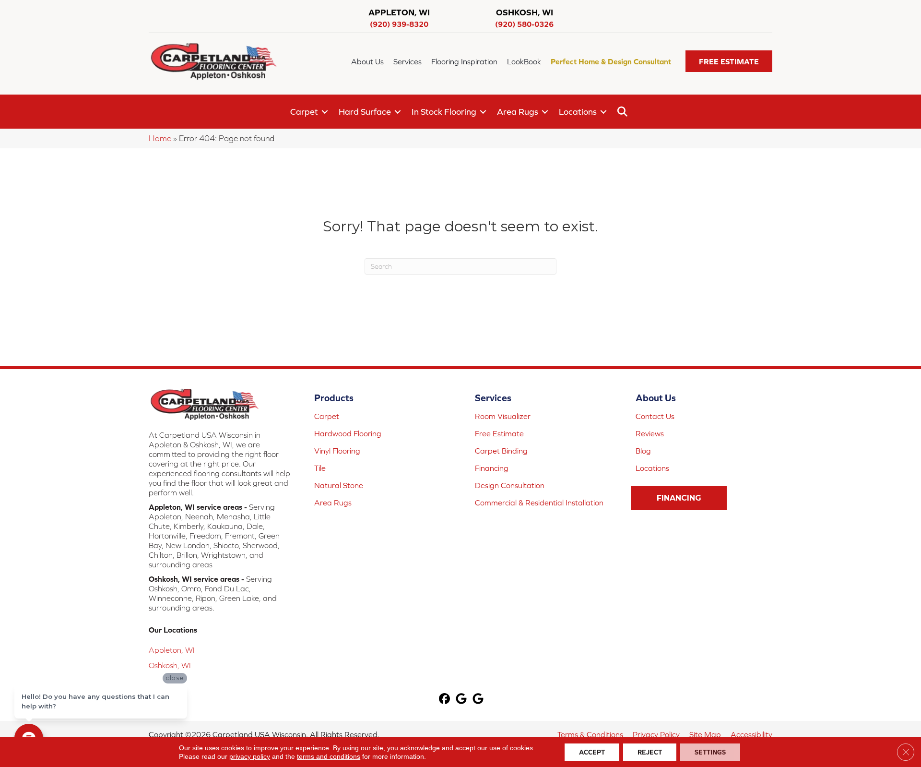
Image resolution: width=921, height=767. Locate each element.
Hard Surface (365, 112)
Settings (710, 752)
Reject (650, 752)
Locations (578, 112)
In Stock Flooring (444, 112)
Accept (592, 752)
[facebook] (445, 700)
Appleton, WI (172, 650)
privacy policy (249, 756)
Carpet (304, 112)
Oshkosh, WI (170, 665)
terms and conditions (328, 756)
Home (160, 138)
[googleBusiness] (462, 700)
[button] (728, 61)
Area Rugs (517, 112)
